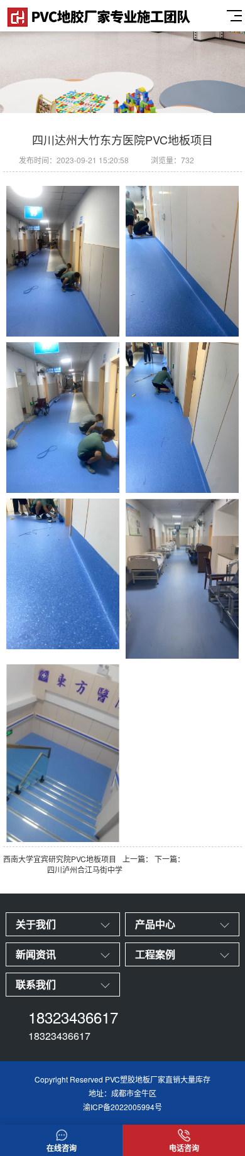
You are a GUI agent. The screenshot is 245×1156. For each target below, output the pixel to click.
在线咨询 (61, 1147)
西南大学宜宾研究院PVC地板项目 (59, 858)
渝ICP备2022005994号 (122, 1106)
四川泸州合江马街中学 (84, 869)
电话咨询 (184, 1147)
